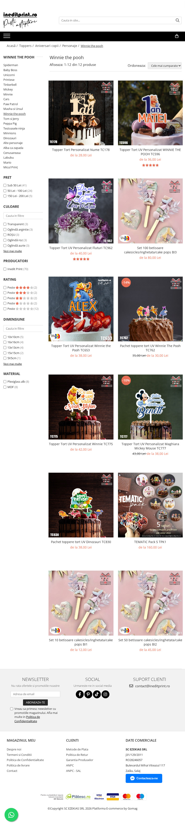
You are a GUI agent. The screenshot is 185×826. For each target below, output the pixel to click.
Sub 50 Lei (14, 185)
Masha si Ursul (13, 109)
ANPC (70, 765)
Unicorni (9, 75)
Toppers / (27, 46)
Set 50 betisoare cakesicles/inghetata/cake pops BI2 (150, 642)
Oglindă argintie (18, 229)
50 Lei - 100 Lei (17, 191)
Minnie (8, 94)
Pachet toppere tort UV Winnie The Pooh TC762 (150, 348)
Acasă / (12, 46)
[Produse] (7, 37)
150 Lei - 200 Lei (17, 196)
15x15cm (13, 353)
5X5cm (11, 358)
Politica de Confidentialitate (27, 719)
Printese (8, 80)
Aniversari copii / (48, 46)
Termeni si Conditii (19, 755)
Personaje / (71, 46)
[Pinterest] (88, 694)
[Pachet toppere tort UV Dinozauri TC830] (81, 505)
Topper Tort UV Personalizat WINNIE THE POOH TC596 (150, 152)
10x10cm (13, 337)
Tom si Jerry (11, 119)
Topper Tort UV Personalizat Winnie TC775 (81, 444)
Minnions (9, 133)
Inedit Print (15, 269)
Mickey (8, 89)
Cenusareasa (12, 153)
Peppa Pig (10, 123)
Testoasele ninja (14, 128)
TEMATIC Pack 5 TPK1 (150, 542)
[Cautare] (177, 20)
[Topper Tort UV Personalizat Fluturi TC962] (81, 210)
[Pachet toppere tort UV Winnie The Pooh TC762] (150, 309)
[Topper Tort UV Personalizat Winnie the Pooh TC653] (81, 309)
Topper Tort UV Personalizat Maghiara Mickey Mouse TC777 (150, 446)
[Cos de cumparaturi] (177, 36)
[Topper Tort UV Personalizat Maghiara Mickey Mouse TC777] (150, 407)
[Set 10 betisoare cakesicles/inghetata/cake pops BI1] (81, 603)
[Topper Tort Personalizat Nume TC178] (81, 113)
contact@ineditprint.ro (152, 686)
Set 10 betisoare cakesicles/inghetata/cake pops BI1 (81, 642)
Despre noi (14, 749)
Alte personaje (13, 143)
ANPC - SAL (73, 771)
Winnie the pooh (14, 114)
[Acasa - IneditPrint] (26, 20)
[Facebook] (80, 694)
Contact (12, 771)
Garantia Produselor (79, 760)
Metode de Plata (77, 749)
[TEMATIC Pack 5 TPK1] (150, 505)
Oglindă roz (15, 240)
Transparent (16, 224)
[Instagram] (105, 694)
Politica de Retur (77, 755)
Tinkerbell (9, 85)
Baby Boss (10, 70)
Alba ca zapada (13, 148)
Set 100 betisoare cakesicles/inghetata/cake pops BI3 (150, 250)
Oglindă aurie (16, 245)
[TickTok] (97, 694)
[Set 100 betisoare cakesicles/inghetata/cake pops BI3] (150, 210)
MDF (10, 387)
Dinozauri (9, 138)
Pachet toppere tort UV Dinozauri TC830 (81, 542)
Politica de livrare (18, 765)
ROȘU (11, 235)
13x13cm (13, 347)
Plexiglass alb (16, 381)
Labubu (8, 157)
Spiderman (10, 65)
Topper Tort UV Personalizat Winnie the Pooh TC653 (81, 348)
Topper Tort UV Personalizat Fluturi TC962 (81, 248)
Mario (7, 162)
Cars (6, 99)
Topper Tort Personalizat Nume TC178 (81, 150)
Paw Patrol (10, 104)
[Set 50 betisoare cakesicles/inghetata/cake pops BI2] (150, 603)
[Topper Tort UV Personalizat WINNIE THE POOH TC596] (150, 113)
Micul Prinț (10, 167)
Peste (11, 287)
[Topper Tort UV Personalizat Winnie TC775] (81, 407)
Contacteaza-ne (147, 778)
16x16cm (13, 342)
